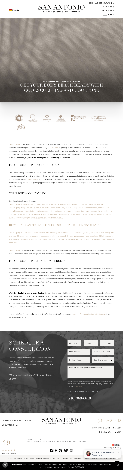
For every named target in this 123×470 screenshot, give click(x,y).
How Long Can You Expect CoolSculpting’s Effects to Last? (55, 225)
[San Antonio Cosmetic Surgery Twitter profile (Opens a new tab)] (66, 450)
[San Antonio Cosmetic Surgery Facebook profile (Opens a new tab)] (56, 450)
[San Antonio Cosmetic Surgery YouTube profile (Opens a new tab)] (71, 450)
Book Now (107, 7)
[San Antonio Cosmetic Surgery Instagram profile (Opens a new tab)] (51, 450)
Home (30, 439)
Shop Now (107, 11)
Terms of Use (67, 458)
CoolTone (54, 147)
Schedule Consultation (100, 3)
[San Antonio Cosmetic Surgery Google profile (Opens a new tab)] (60, 450)
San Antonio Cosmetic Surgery (92, 314)
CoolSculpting (14, 144)
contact (76, 314)
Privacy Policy (77, 386)
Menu (111, 15)
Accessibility (78, 458)
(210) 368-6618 (79, 398)
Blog (39, 439)
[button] (5, 465)
